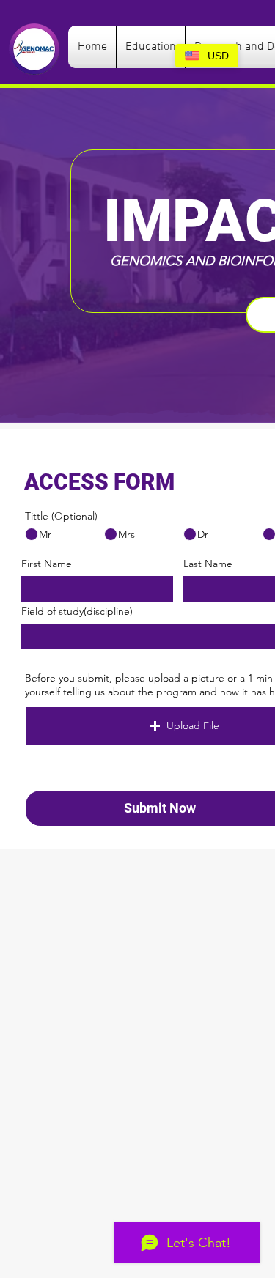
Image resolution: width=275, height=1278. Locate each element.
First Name (46, 563)
